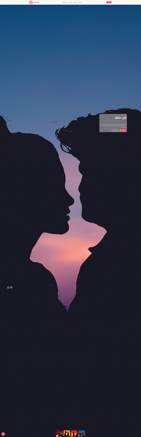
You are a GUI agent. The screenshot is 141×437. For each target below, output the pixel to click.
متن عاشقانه (80, 2)
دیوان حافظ (65, 2)
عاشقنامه (36, 2)
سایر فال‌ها (116, 132)
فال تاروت (70, 2)
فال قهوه (75, 2)
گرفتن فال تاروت (123, 132)
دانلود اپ (109, 2)
